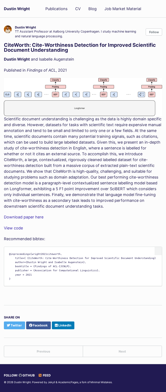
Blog (92, 8)
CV (78, 8)
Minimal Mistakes (101, 382)
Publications (56, 8)
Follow (154, 32)
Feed (46, 375)
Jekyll (51, 382)
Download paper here (23, 217)
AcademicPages (68, 382)
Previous (43, 351)
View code (13, 228)
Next (122, 351)
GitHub (28, 375)
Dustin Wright (17, 8)
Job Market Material (122, 8)
